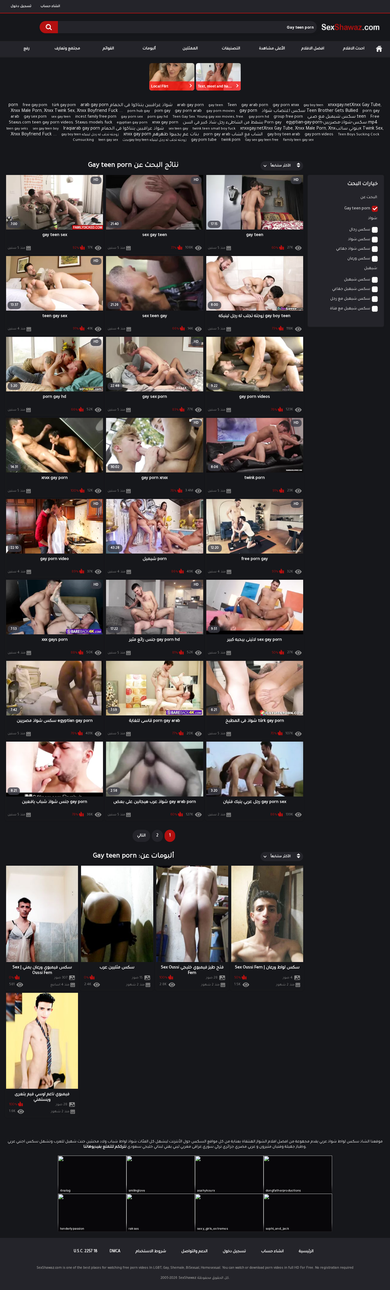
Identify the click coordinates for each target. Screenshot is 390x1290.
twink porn (230, 140)
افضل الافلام (312, 49)
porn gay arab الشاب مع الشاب (233, 134)
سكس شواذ (359, 239)
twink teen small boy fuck (214, 129)
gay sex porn (35, 117)
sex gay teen (61, 117)
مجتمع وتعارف (67, 49)
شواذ (372, 218)
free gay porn (35, 105)
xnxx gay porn (165, 122)
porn (13, 105)
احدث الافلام (353, 49)
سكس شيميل (357, 280)
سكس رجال (359, 230)
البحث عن (368, 197)
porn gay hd (157, 117)
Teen (232, 105)
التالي (141, 836)
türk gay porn (64, 105)
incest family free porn (95, 117)
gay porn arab (188, 111)
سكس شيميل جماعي (351, 289)
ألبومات (149, 49)
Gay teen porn (357, 209)
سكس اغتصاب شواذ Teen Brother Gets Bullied (310, 111)
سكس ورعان (358, 259)
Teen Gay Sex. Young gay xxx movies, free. (208, 117)
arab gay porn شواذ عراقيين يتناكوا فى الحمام (126, 105)
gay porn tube (204, 140)
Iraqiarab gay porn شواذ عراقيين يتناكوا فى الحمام (113, 129)
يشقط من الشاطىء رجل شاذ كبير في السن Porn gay (232, 122)
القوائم (108, 49)
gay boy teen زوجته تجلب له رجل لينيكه (90, 135)
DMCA (115, 1251)
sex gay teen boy (45, 129)
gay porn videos (319, 135)
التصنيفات (231, 49)
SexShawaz (187, 1278)
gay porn (248, 111)
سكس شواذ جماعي (353, 249)
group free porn (288, 117)
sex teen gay (178, 129)
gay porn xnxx (286, 105)
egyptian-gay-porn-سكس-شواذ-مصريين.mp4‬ (332, 122)
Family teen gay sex (298, 140)
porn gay (162, 111)
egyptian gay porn (132, 123)
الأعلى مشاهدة (272, 49)
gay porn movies (220, 111)
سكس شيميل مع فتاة (350, 309)
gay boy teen (313, 105)
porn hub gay (138, 111)
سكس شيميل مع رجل (350, 299)
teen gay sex (108, 140)
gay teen (215, 106)
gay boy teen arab (283, 135)
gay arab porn (254, 105)
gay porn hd (259, 117)
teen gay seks (17, 129)
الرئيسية (379, 49)
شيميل (370, 268)
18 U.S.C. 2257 (86, 1251)
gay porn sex (132, 117)
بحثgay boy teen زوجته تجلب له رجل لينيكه (154, 140)
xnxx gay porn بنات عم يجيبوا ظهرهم (161, 134)
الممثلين (190, 49)
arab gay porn (190, 105)
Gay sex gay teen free (261, 140)
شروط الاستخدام (151, 1251)
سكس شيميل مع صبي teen (336, 117)
